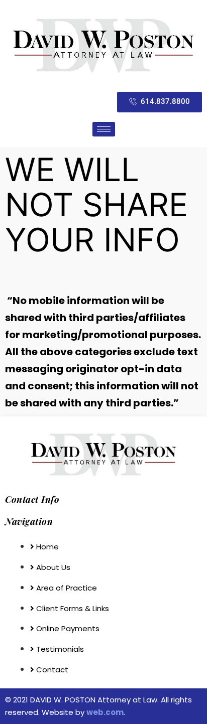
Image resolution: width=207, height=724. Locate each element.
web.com (105, 712)
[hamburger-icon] (103, 129)
